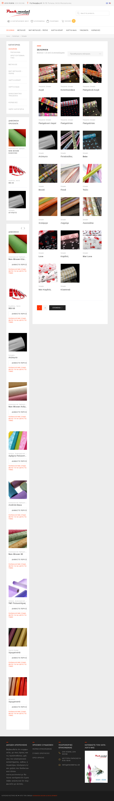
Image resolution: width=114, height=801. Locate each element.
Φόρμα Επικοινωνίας (42, 749)
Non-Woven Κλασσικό (19, 259)
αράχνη (11, 454)
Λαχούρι (65, 223)
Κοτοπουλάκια (68, 90)
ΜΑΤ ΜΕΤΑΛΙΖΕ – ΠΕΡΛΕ (38, 30)
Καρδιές (65, 256)
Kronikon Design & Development (45, 796)
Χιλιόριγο (43, 223)
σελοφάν (48, 87)
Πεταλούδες (67, 156)
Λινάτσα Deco (15, 505)
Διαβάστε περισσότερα (19, 264)
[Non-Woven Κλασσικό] (17, 138)
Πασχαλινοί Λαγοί (47, 123)
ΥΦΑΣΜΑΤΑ (84, 30)
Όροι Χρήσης (38, 757)
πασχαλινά (42, 87)
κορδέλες (13, 102)
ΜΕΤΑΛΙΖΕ (21, 30)
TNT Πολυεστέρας (17, 603)
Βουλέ (42, 189)
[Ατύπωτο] (17, 200)
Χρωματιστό (14, 701)
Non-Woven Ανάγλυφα (20, 406)
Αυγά (41, 90)
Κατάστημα (15, 36)
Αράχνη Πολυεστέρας (19, 455)
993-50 (12, 308)
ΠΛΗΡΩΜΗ (54, 21)
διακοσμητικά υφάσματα (15, 94)
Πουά (63, 189)
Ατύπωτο (43, 156)
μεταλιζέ (13, 64)
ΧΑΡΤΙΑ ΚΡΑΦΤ (57, 30)
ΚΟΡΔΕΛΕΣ (96, 30)
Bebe (85, 156)
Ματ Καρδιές (45, 289)
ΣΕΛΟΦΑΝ (10, 30)
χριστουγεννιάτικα (17, 56)
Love (41, 256)
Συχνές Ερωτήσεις (41, 753)
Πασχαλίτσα (67, 123)
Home (8, 36)
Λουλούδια (88, 223)
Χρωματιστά (14, 652)
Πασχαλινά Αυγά (91, 90)
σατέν (18, 181)
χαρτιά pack (14, 87)
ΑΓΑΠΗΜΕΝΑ (39, 21)
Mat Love (87, 256)
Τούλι (85, 189)
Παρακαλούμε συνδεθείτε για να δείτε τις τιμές (17, 271)
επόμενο (57, 307)
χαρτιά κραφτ (15, 80)
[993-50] (17, 170)
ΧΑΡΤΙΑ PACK (71, 30)
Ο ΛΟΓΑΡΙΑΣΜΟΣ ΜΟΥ (19, 21)
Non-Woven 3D (16, 554)
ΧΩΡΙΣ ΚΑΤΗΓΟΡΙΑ (16, 109)
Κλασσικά (65, 289)
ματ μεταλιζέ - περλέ (15, 72)
